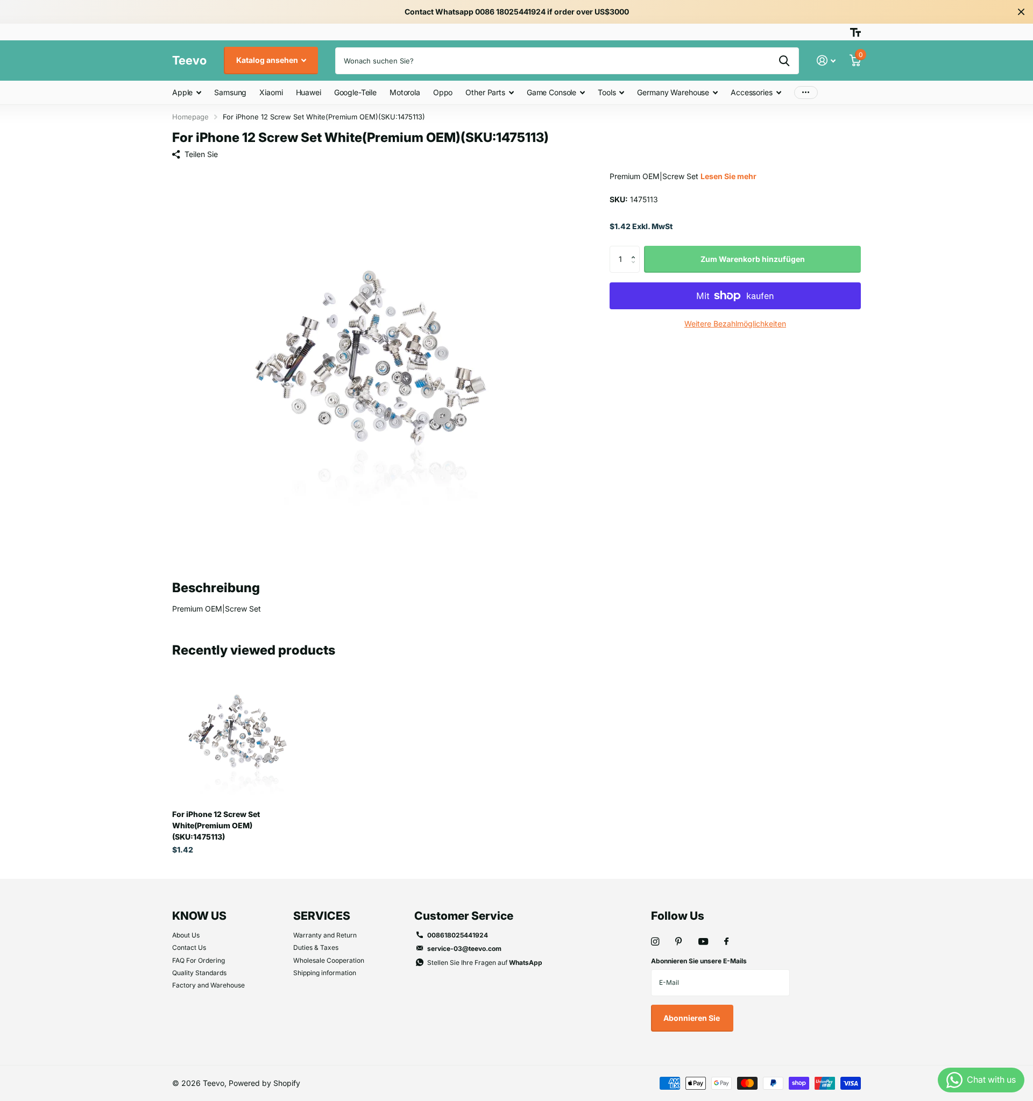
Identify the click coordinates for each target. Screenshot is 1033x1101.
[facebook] (726, 942)
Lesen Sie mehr (728, 176)
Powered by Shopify (264, 1083)
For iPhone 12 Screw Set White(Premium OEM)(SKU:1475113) (216, 825)
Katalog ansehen (268, 60)
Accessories (751, 92)
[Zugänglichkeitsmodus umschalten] (855, 32)
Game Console (551, 92)
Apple (182, 92)
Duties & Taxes (315, 947)
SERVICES (321, 915)
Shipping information (324, 973)
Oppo (442, 92)
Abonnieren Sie (692, 1017)
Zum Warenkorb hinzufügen (753, 259)
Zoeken (784, 60)
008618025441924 (457, 935)
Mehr (806, 93)
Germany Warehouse (673, 92)
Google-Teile (355, 92)
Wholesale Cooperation (328, 960)
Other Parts (485, 92)
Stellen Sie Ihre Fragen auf (484, 962)
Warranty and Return (325, 935)
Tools (606, 92)
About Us (186, 935)
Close (1021, 12)
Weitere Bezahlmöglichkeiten (735, 323)
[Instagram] (655, 941)
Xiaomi (270, 92)
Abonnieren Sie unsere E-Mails (699, 961)
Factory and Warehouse (208, 985)
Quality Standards (199, 973)
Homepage (190, 116)
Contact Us (189, 947)
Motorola (405, 92)
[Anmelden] (826, 60)
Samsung (230, 92)
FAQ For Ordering (198, 960)
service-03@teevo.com (464, 948)
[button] (635, 249)
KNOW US (199, 915)
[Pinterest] (678, 941)
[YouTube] (703, 942)
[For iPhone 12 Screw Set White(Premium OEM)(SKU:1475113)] (237, 736)
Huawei (308, 92)
